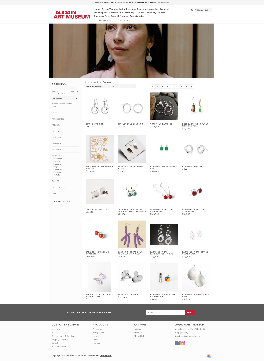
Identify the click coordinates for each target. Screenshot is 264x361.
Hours (54, 333)
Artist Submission (59, 346)
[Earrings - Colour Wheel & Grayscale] (164, 277)
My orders (138, 333)
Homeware (115, 12)
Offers (95, 339)
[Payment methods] (209, 356)
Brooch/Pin (58, 170)
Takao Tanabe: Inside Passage (119, 9)
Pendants (57, 172)
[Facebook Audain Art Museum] (177, 343)
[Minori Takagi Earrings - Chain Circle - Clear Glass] (196, 234)
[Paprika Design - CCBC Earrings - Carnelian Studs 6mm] (196, 191)
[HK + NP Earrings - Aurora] (196, 149)
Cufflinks (56, 175)
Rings (55, 167)
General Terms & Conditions (63, 336)
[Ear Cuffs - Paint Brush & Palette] (100, 149)
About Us (56, 329)
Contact (55, 343)
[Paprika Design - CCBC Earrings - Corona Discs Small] (196, 277)
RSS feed (96, 343)
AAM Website (137, 16)
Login (96, 20)
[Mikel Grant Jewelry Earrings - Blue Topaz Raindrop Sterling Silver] (132, 191)
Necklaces (57, 159)
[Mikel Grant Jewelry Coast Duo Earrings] (164, 106)
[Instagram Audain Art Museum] (182, 343)
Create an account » (111, 20)
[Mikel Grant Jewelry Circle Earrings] (100, 106)
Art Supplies (101, 12)
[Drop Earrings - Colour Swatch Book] (196, 106)
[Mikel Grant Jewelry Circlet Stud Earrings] (132, 106)
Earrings (56, 161)
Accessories (152, 9)
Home (97, 9)
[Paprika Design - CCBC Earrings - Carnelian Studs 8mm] (100, 234)
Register (137, 329)
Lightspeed (106, 356)
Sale (113, 16)
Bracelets (57, 164)
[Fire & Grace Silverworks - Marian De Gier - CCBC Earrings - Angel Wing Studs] (132, 149)
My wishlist (139, 336)
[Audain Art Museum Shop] (72, 13)
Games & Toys (102, 16)
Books (140, 9)
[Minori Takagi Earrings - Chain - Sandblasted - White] (164, 234)
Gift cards (123, 16)
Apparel (164, 9)
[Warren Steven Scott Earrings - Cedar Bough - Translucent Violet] (132, 234)
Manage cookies (164, 2)
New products (99, 333)
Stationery (128, 12)
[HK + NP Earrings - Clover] (132, 277)
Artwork (139, 12)
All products (61, 201)
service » (125, 20)
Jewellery (150, 12)
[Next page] (191, 86)
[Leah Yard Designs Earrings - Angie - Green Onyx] (164, 149)
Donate (161, 12)
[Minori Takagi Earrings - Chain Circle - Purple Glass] (100, 277)
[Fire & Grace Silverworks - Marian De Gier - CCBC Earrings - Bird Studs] (100, 191)
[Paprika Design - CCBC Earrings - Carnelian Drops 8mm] (164, 191)
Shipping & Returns (60, 339)
